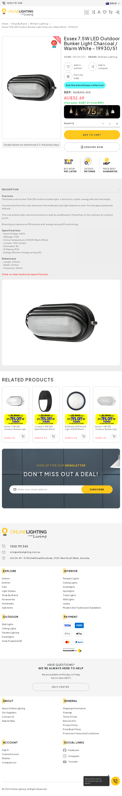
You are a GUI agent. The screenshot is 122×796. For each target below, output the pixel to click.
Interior (6, 578)
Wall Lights (68, 599)
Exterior (6, 582)
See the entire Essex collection (85, 85)
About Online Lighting (13, 708)
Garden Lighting (10, 632)
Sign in (5, 750)
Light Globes (9, 591)
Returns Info (69, 721)
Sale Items (7, 607)
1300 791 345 (15, 3)
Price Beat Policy (72, 729)
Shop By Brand (10, 595)
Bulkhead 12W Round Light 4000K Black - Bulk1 (75, 428)
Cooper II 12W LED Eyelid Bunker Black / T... (45, 428)
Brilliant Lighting (107, 56)
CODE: (68, 56)
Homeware (8, 603)
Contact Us (8, 716)
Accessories (8, 599)
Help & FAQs (8, 721)
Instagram (73, 756)
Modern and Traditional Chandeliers (82, 607)
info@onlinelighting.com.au (25, 552)
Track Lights (69, 595)
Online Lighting (17, 12)
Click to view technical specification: (25, 274)
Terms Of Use (70, 716)
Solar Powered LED (12, 641)
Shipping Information (74, 708)
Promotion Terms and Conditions (81, 733)
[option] (15, 415)
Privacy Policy (70, 725)
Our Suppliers (9, 712)
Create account (10, 754)
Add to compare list (92, 66)
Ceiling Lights (70, 582)
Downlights (69, 586)
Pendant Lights (71, 578)
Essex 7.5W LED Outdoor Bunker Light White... (15, 428)
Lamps (66, 603)
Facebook (73, 750)
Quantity (69, 123)
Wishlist (6, 758)
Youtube (73, 761)
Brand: (93, 56)
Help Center (60, 687)
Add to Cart (92, 134)
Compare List (9, 762)
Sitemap (67, 712)
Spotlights (68, 591)
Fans (4, 586)
